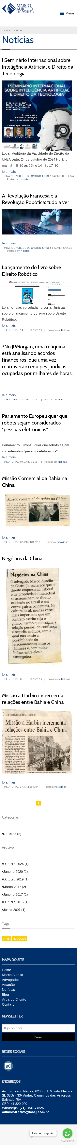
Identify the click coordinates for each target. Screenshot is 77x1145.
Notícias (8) (12, 834)
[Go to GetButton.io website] (67, 1141)
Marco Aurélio (12, 975)
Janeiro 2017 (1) (15, 894)
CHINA (6, 938)
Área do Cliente (14, 999)
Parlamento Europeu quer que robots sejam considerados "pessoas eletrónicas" (34, 423)
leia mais (9, 172)
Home (7, 30)
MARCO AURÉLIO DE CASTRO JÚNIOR (28, 176)
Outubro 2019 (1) (16, 879)
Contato (8, 1004)
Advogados (11, 980)
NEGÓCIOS (19, 938)
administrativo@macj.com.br (25, 1112)
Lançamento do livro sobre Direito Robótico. (31, 270)
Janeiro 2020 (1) (15, 872)
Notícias (25, 179)
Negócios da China (22, 558)
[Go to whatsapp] (67, 1133)
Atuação (8, 985)
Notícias (8, 990)
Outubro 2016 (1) (16, 902)
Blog (5, 995)
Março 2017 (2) (14, 887)
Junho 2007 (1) (14, 910)
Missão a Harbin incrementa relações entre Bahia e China (33, 698)
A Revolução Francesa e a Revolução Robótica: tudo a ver (35, 199)
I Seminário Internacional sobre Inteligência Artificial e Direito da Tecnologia (37, 67)
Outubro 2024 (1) (16, 864)
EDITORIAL (12, 330)
